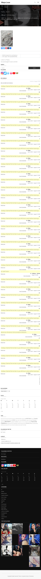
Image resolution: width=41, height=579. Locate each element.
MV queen (12, 423)
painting (21, 423)
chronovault (2, 420)
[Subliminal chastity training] (6, 539)
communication (6, 420)
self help (30, 423)
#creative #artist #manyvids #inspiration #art (7, 418)
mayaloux (12, 15)
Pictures (3, 500)
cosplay (16, 420)
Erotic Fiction (3, 497)
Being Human (4, 493)
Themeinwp (31, 576)
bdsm (30, 418)
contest (13, 420)
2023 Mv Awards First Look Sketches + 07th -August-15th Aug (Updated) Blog (10, 56)
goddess (13, 421)
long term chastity (28, 421)
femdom (8, 421)
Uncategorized (4, 513)
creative (18, 420)
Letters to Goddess (5, 511)
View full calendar (22, 90)
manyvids (34, 421)
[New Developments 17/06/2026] (34, 528)
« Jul (2, 411)
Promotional (3, 504)
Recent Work (3, 506)
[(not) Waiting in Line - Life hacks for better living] (34, 550)
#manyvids (14, 418)
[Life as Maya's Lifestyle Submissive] (6, 528)
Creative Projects (4, 495)
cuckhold (21, 420)
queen (25, 423)
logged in (8, 61)
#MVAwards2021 (18, 418)
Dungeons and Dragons (29, 420)
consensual (10, 420)
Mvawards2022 (9, 423)
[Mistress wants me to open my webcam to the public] (6, 550)
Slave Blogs (3, 507)
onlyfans (19, 423)
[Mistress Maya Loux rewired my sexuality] (17, 528)
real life (27, 423)
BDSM (2, 491)
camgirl (33, 418)
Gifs (2, 502)
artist (27, 418)
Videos (2, 518)
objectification (16, 423)
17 (1, 405)
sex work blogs (34, 423)
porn (23, 423)
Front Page (3, 499)
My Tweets (3, 432)
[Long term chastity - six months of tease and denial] (34, 539)
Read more (3, 88)
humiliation (16, 421)
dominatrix (24, 420)
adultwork (23, 418)
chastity (36, 418)
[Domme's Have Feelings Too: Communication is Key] (34, 561)
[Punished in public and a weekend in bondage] (23, 539)
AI (1, 489)
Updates (3, 514)
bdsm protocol (4, 509)
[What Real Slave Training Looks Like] (17, 550)
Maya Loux (5, 2)
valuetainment (4, 516)
